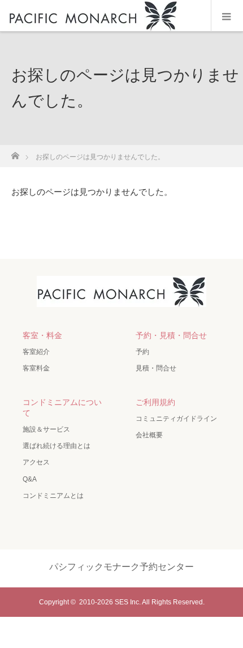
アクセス (36, 462)
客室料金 (36, 368)
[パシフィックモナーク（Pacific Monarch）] (121, 297)
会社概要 (149, 435)
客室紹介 (36, 352)
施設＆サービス (46, 429)
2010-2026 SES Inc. (110, 602)
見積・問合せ (156, 368)
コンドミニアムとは (53, 496)
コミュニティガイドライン (176, 419)
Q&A (30, 479)
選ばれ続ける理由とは (56, 446)
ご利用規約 (155, 402)
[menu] (227, 16)
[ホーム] (15, 152)
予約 (142, 352)
